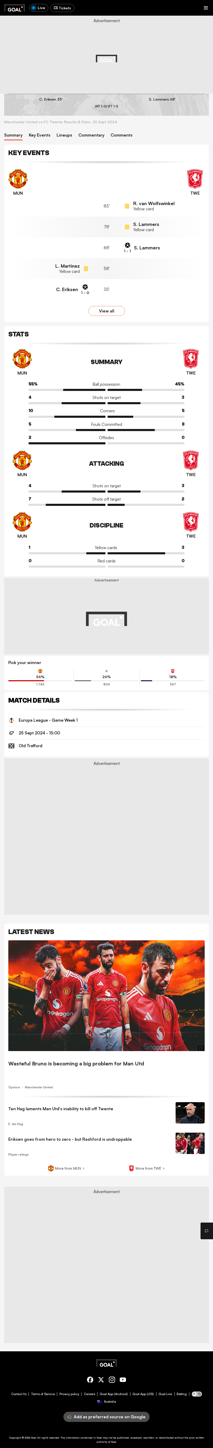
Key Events (39, 135)
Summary (13, 135)
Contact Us (18, 1394)
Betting (182, 1394)
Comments (121, 135)
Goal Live (165, 1394)
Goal (33, 1437)
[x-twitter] (101, 1381)
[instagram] (112, 1381)
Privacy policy (69, 1394)
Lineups (64, 135)
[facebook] (90, 1381)
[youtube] (123, 1381)
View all (106, 311)
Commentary (91, 135)
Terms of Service (43, 1394)
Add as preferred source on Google (109, 1416)
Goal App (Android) (114, 1394)
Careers (89, 1394)
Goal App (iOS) (143, 1394)
